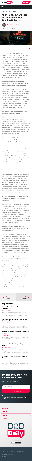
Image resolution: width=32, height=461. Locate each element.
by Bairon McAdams (13, 25)
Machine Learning (25, 48)
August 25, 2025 (9, 28)
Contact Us (10, 456)
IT (6, 11)
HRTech (4, 412)
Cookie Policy (5, 451)
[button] (29, 7)
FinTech (4, 415)
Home (3, 11)
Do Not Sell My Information (7, 454)
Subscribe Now (16, 391)
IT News (4, 418)
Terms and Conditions (21, 451)
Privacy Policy (12, 451)
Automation (17, 48)
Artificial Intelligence (7, 48)
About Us (4, 456)
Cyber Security (12, 11)
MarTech (5, 408)
